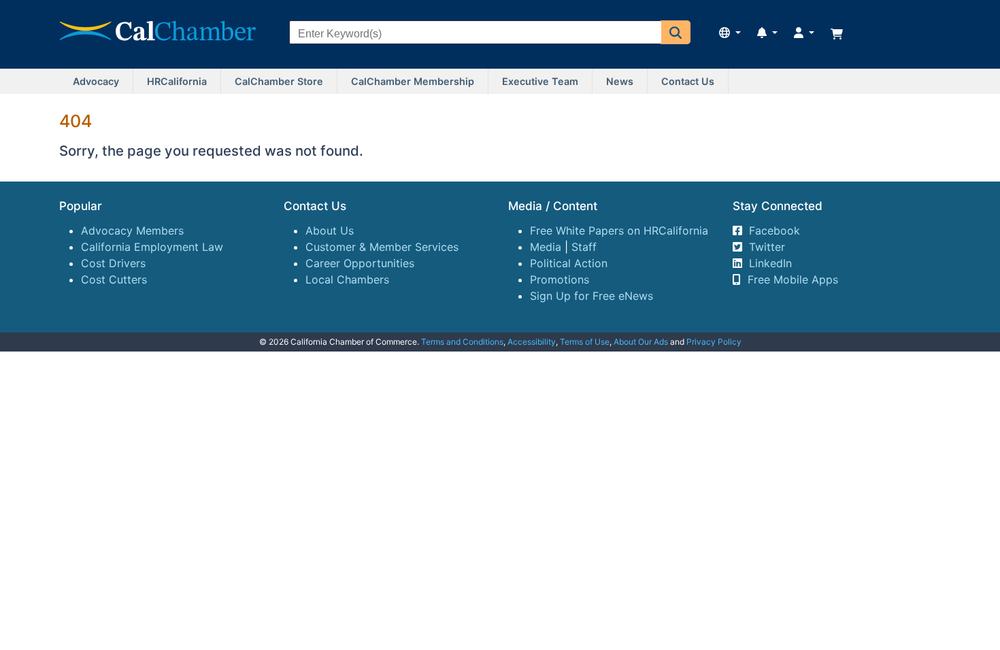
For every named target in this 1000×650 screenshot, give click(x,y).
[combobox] (475, 34)
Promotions (559, 279)
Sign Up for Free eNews (591, 296)
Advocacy (96, 81)
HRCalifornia (177, 81)
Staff (584, 247)
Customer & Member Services (382, 247)
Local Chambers (347, 279)
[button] (675, 32)
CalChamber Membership (412, 81)
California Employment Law (152, 247)
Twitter (767, 247)
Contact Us (687, 81)
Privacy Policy (713, 342)
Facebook (774, 230)
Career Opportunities (359, 263)
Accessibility (531, 342)
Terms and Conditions (462, 342)
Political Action (568, 263)
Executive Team (540, 81)
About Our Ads (641, 342)
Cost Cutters (114, 279)
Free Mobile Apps (793, 279)
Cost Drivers (113, 263)
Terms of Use (585, 342)
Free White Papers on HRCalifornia (619, 230)
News (619, 81)
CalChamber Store (279, 81)
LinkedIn (770, 263)
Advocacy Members (132, 230)
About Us (329, 230)
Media (545, 247)
